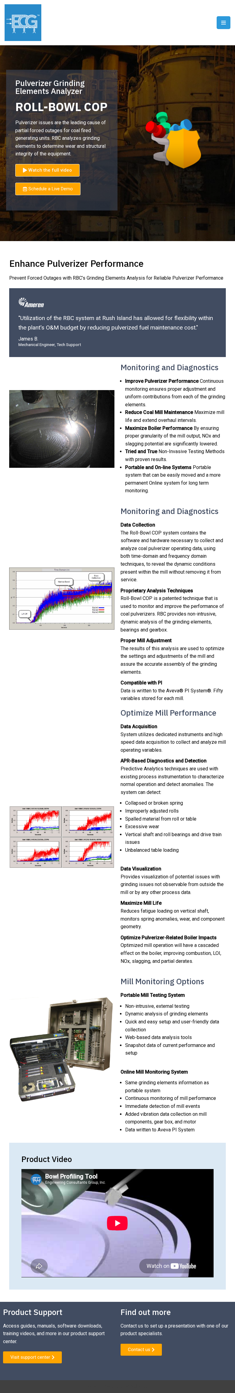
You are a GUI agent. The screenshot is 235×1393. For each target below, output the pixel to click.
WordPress (136, 1386)
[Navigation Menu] (223, 22)
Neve (93, 1386)
